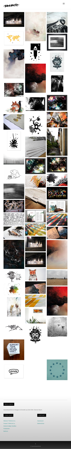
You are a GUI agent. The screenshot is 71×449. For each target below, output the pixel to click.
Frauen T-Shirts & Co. (9, 423)
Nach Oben (9, 404)
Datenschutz (40, 423)
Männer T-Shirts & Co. (10, 421)
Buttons (6, 431)
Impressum (40, 421)
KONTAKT (42, 415)
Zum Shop (8, 415)
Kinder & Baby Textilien (10, 426)
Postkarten (7, 428)
